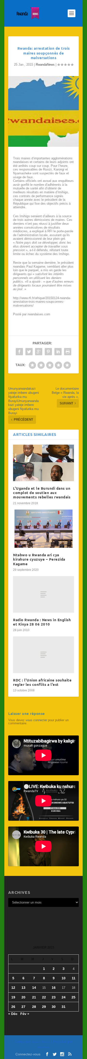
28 (34, 1007)
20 (23, 997)
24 (63, 997)
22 (44, 997)
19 (13, 997)
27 (23, 1007)
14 (34, 987)
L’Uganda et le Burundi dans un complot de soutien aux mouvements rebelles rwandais (41, 492)
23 (54, 997)
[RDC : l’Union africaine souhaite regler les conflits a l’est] (43, 654)
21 (34, 997)
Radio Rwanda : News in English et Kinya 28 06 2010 (42, 621)
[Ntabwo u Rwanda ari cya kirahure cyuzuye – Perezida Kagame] (43, 529)
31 (63, 1007)
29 (44, 1007)
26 (13, 1007)
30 (54, 1007)
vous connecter (36, 720)
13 (23, 987)
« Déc (12, 1014)
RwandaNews (45, 64)
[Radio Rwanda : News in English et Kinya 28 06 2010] (43, 594)
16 (54, 987)
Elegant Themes (41, 1042)
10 (63, 978)
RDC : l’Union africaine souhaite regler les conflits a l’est (42, 682)
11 (73, 978)
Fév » (24, 1014)
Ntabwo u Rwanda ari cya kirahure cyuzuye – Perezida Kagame (39, 559)
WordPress (43, 1047)
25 (73, 997)
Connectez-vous (27, 1054)
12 (13, 987)
